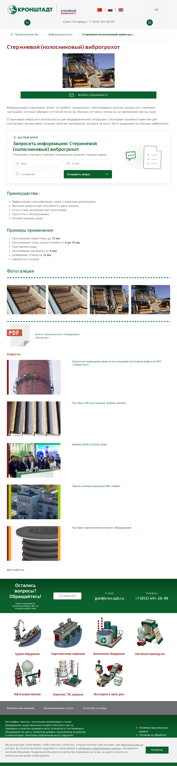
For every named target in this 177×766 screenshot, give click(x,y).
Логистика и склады (95, 708)
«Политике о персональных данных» (100, 748)
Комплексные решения (20, 708)
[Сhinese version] (99, 9)
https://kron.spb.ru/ (132, 744)
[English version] (121, 9)
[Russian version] (110, 9)
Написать (69, 595)
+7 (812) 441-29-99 (101, 21)
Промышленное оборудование (28, 34)
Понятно (157, 750)
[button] (27, 22)
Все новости (15, 570)
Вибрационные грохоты (61, 34)
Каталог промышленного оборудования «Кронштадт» (57, 336)
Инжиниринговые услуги (58, 708)
